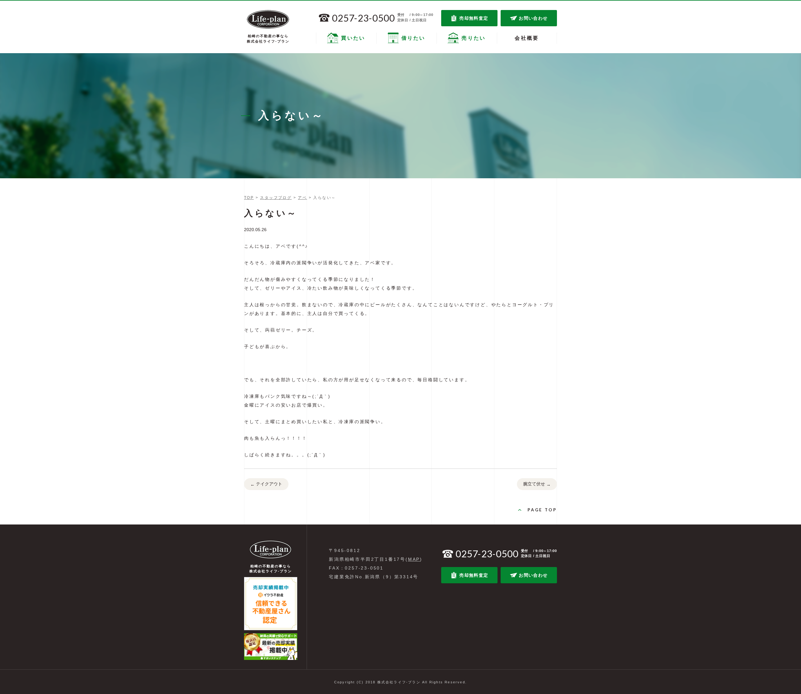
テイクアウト (266, 484)
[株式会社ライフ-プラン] (268, 19)
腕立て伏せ (537, 484)
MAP (414, 559)
